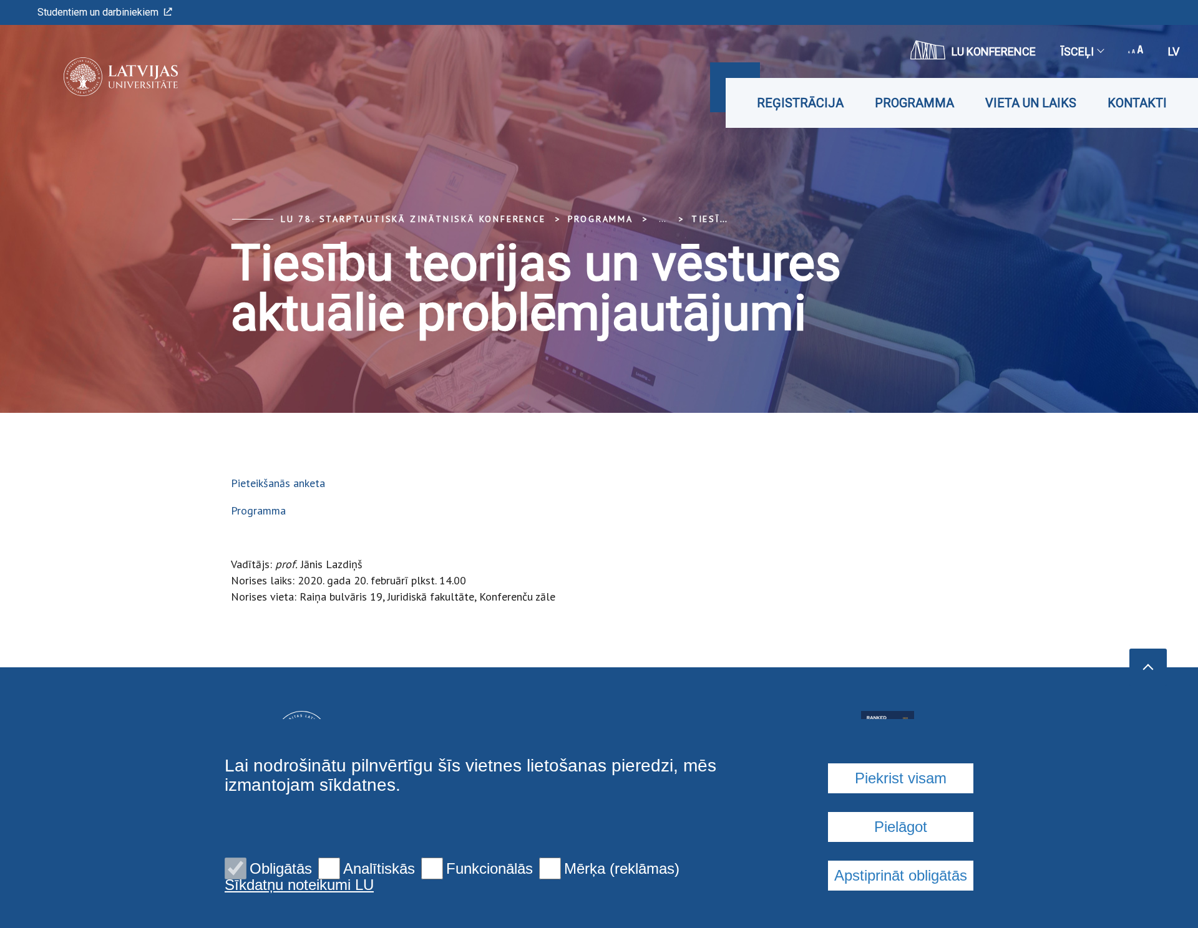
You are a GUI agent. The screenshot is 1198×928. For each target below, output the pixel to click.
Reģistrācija (800, 102)
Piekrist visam (901, 778)
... (662, 219)
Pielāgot (900, 826)
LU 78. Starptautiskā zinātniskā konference (413, 219)
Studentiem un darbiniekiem (97, 12)
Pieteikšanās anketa (278, 483)
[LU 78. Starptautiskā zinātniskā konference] (102, 76)
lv (1173, 51)
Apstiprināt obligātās (900, 875)
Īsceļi (1077, 51)
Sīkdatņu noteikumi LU (299, 885)
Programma (914, 102)
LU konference (994, 51)
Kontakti (1137, 102)
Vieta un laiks (1030, 102)
